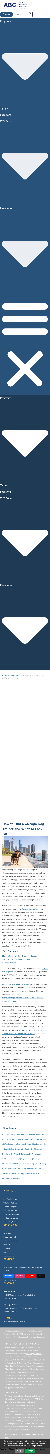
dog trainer (27, 1159)
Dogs (17, 675)
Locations (5, 114)
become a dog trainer (25, 1169)
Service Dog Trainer (10, 1222)
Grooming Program (10, 1207)
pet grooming (11, 1144)
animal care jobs (13, 1159)
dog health (31, 1149)
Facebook (8, 1275)
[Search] (29, 13)
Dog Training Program (10, 1199)
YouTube (31, 1275)
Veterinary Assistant (10, 1203)
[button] (25, 344)
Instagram (19, 1275)
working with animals (26, 1164)
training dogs (12, 1139)
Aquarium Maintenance (11, 1214)
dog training (9, 1134)
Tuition (4, 108)
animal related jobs (23, 1154)
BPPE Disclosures (24, 1334)
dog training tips (27, 1139)
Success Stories (8, 1256)
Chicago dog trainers (30, 909)
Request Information (10, 1237)
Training (11, 675)
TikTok (40, 1275)
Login (7, 14)
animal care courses (35, 1174)
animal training (18, 1174)
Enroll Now (7, 1233)
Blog (5, 1252)
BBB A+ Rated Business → (11, 1281)
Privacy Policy (40, 1334)
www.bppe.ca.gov (34, 1353)
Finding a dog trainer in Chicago (15, 984)
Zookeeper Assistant (10, 1218)
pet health (10, 1164)
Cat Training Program (10, 1210)
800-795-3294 (8, 1318)
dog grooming (18, 1149)
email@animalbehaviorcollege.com (14, 1321)
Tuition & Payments (10, 1241)
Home (4, 675)
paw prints (22, 1134)
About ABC (7, 1248)
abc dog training (26, 1144)
